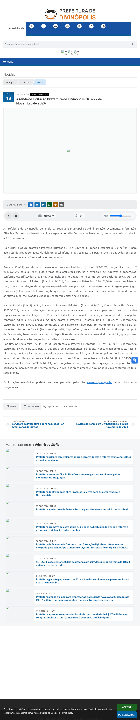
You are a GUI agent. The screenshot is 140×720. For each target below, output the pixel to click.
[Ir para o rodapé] (36, 33)
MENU (10, 62)
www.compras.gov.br (99, 382)
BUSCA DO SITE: (13, 39)
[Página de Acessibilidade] (103, 26)
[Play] (8, 215)
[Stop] (15, 215)
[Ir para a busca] (29, 33)
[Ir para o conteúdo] (113, 26)
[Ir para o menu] (120, 26)
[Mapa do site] (91, 26)
